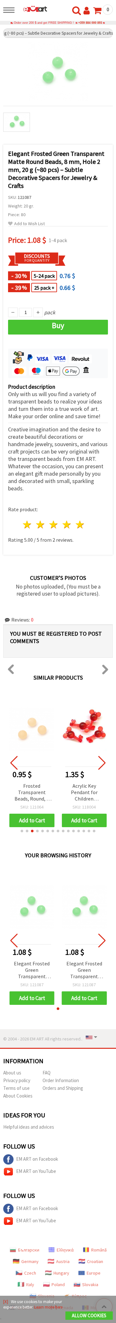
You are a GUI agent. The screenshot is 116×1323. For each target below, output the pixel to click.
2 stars (40, 524)
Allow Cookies (89, 1315)
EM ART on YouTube (36, 1171)
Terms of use (16, 1088)
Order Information (61, 1080)
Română (99, 1250)
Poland (58, 1284)
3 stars (54, 524)
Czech (30, 1273)
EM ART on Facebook (37, 1159)
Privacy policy (16, 1080)
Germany (30, 1261)
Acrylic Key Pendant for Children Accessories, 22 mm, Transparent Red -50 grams (84, 793)
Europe (94, 1273)
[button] (22, 831)
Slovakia (90, 1284)
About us (12, 1073)
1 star (27, 524)
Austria (63, 1261)
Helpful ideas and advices (28, 1127)
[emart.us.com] (32, 8)
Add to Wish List (29, 223)
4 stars (66, 524)
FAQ (47, 1073)
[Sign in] (87, 10)
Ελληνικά (65, 1250)
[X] (5, 1301)
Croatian (95, 1261)
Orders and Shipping (63, 1088)
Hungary (61, 1273)
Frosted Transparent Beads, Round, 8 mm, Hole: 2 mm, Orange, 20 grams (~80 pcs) (32, 793)
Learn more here (48, 1307)
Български (28, 1250)
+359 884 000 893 (90, 22)
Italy (30, 1284)
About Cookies (18, 1096)
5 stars (80, 524)
